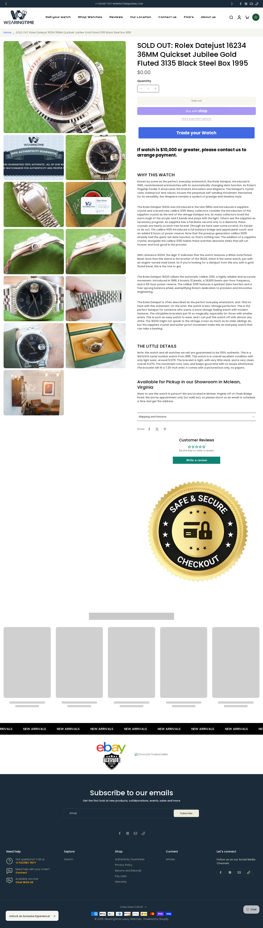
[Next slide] (232, 4)
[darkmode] (255, 17)
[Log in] (239, 17)
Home (7, 32)
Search (68, 859)
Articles (170, 859)
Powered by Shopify (156, 919)
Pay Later (121, 876)
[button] (196, 101)
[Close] (54, 916)
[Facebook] (240, 4)
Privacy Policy (123, 865)
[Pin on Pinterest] (165, 429)
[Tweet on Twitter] (157, 429)
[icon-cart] (247, 17)
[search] (231, 17)
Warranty (121, 882)
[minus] (141, 88)
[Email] (251, 4)
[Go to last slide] (6, 4)
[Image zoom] (65, 87)
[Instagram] (246, 4)
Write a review (196, 460)
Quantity (144, 81)
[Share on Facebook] (149, 429)
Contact (21, 872)
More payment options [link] (196, 119)
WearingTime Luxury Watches (123, 919)
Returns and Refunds (128, 870)
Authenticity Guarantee (130, 859)
